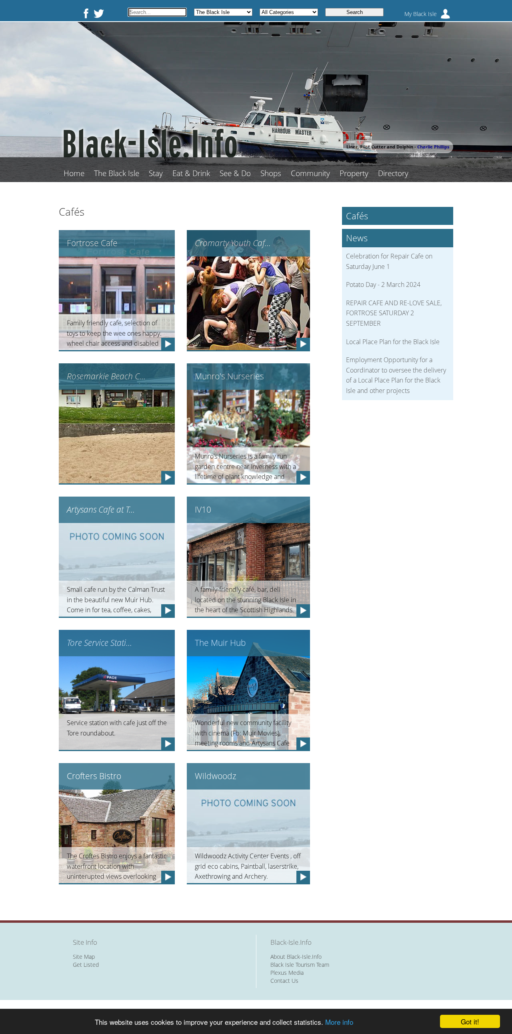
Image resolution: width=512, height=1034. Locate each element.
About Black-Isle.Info (296, 956)
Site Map (84, 956)
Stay (156, 173)
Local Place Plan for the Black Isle (393, 341)
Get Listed (86, 964)
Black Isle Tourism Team (299, 964)
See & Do (235, 173)
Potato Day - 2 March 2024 (383, 284)
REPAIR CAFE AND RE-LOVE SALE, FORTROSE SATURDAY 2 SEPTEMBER (394, 313)
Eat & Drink (191, 173)
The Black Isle (116, 173)
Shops (270, 173)
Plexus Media (287, 972)
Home (74, 173)
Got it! (470, 1021)
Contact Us (284, 980)
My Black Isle (420, 14)
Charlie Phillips (433, 147)
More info (339, 1022)
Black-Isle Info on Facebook (84, 13)
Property (354, 173)
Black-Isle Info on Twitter (98, 13)
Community (310, 173)
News (357, 238)
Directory (393, 173)
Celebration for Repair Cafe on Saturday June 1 (389, 261)
